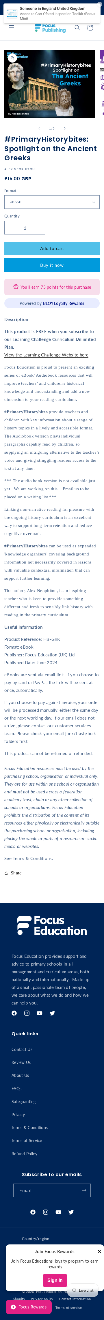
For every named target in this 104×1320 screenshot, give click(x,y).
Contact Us (22, 1049)
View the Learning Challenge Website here (46, 354)
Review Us (21, 1062)
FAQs (16, 1088)
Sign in (55, 1280)
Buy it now (52, 265)
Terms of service (68, 1307)
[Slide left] (39, 128)
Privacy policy (42, 1299)
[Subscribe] (84, 1190)
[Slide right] (64, 128)
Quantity (12, 216)
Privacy (18, 1114)
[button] (11, 27)
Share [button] (16, 872)
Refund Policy (24, 1153)
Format (10, 190)
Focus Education (49, 1291)
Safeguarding (24, 1101)
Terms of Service (27, 1140)
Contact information (75, 1299)
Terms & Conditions (32, 858)
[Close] (99, 1251)
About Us (20, 1075)
